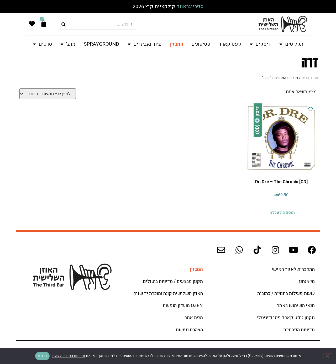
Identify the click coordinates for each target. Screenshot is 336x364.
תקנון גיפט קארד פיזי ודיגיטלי (286, 317)
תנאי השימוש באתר (296, 305)
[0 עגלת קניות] (43, 23)
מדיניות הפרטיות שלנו (68, 355)
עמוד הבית (310, 78)
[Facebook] (311, 249)
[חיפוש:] (97, 24)
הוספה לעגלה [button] (282, 212)
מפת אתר (194, 317)
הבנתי (42, 355)
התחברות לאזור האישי (293, 269)
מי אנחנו (307, 281)
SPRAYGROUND (101, 44)
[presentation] (97, 24)
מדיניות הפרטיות (299, 329)
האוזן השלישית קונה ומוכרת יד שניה (168, 293)
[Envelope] (221, 249)
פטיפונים (200, 44)
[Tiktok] (257, 249)
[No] (327, 355)
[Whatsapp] (239, 249)
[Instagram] (275, 249)
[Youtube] (293, 249)
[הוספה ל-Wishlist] (310, 109)
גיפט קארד (230, 44)
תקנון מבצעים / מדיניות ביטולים (173, 281)
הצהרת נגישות (189, 329)
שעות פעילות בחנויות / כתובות (286, 293)
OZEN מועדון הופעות (183, 305)
